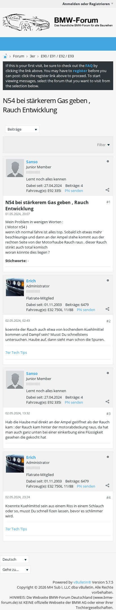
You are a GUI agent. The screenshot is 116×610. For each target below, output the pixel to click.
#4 (108, 497)
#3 (108, 413)
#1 (108, 202)
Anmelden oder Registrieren (86, 3)
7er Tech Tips (16, 352)
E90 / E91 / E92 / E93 (57, 56)
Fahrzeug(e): (36, 190)
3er (32, 56)
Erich (31, 280)
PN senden (74, 190)
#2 (108, 321)
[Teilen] (107, 190)
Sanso (32, 161)
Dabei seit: (34, 185)
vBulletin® (82, 582)
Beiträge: (72, 185)
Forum (18, 56)
